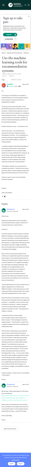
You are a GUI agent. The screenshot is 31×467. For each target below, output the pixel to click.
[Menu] (3, 5)
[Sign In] (28, 5)
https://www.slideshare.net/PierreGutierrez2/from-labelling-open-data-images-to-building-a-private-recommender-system (15, 398)
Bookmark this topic (10, 429)
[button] (28, 16)
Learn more (9, 39)
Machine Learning (16, 79)
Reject (21, 463)
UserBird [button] (10, 84)
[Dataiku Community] (15, 5)
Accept (12, 463)
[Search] (25, 5)
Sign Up (9, 34)
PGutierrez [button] (11, 209)
